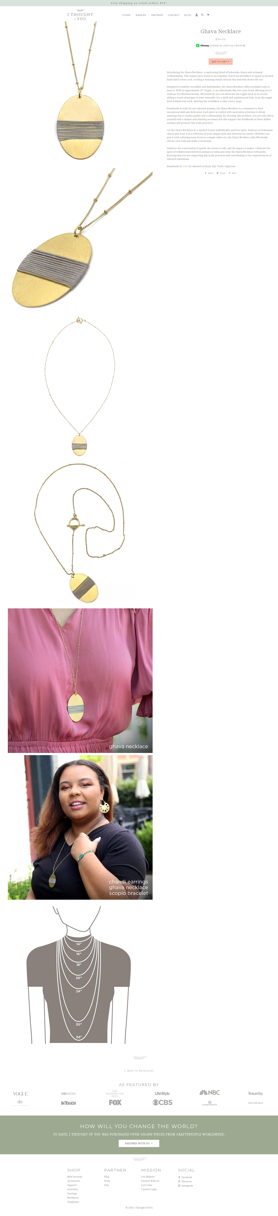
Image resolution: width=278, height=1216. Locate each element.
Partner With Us (150, 1181)
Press (107, 1181)
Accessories (73, 1181)
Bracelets (72, 1189)
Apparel (71, 1185)
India (185, 166)
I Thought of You (144, 1207)
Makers (141, 15)
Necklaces (73, 1197)
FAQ (106, 1185)
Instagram (187, 1185)
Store (126, 15)
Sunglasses (73, 1202)
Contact (173, 15)
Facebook (186, 1177)
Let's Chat (146, 1185)
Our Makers (147, 1176)
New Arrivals (74, 1176)
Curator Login (149, 1189)
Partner (157, 15)
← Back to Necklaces (139, 1071)
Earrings (72, 1193)
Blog (187, 15)
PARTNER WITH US (137, 1143)
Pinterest (186, 1181)
